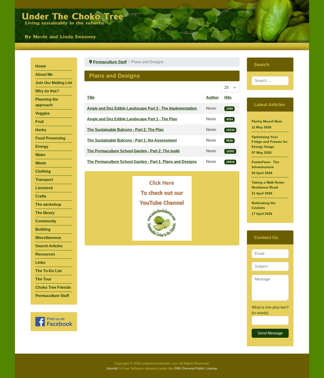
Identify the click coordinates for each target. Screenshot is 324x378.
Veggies (42, 113)
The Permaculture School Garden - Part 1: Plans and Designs (142, 162)
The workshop (48, 204)
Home (40, 66)
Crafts (40, 196)
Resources (45, 254)
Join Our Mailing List (53, 83)
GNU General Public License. (196, 368)
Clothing (43, 171)
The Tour (43, 279)
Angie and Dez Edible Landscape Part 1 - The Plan (132, 119)
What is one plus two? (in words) (270, 310)
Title (91, 97)
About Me (44, 74)
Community (45, 221)
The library (45, 213)
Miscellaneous (48, 238)
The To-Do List (48, 271)
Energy (41, 146)
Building (43, 229)
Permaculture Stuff (52, 296)
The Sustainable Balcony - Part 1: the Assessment (132, 140)
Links (40, 263)
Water (40, 155)
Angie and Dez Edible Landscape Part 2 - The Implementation (142, 108)
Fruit (39, 122)
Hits (227, 97)
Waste (40, 163)
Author (212, 97)
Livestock (44, 188)
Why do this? (47, 91)
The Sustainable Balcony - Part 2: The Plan (125, 130)
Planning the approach (46, 102)
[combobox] (270, 80)
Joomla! (112, 368)
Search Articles (49, 246)
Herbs (40, 130)
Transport (44, 180)
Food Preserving (50, 138)
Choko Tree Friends (53, 287)
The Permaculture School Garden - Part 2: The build (133, 151)
